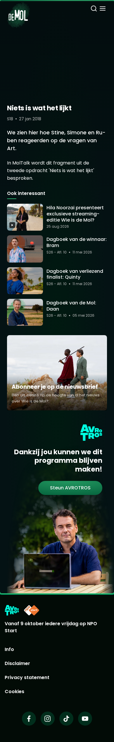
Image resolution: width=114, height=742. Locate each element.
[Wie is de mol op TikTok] (66, 719)
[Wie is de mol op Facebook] (29, 719)
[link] (70, 488)
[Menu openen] (102, 9)
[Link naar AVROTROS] (12, 610)
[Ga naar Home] (18, 11)
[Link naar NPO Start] (31, 610)
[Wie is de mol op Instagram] (48, 719)
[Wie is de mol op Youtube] (85, 719)
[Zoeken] (93, 9)
